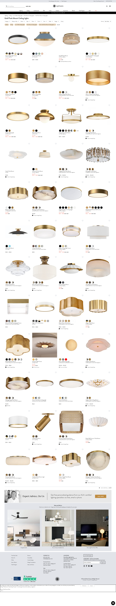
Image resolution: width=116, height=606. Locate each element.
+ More (62, 21)
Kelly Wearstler (62, 95)
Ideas (90, 10)
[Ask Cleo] (28, 6)
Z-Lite (34, 324)
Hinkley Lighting (62, 133)
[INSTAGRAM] (84, 566)
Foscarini (71, 362)
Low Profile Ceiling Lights (18, 15)
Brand (22, 21)
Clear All (58, 24)
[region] (58, 588)
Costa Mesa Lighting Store (69, 557)
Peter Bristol (89, 133)
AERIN (88, 172)
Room (33, 21)
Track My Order (14, 555)
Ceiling (28, 10)
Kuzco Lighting (9, 57)
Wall (44, 10)
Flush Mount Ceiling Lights (29, 15)
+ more (77, 130)
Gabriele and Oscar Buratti (64, 362)
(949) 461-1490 (67, 561)
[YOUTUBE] (91, 566)
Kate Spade (89, 249)
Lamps (50, 10)
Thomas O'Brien (36, 285)
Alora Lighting (35, 95)
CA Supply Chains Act (94, 580)
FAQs (12, 560)
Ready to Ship (14, 21)
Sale (96, 10)
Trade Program (64, 1)
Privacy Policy (85, 580)
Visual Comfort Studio (70, 95)
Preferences (84, 585)
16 (109, 488)
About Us (13, 558)
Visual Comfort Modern (42, 249)
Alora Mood (9, 95)
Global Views (35, 362)
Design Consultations (31, 562)
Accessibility (29, 558)
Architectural (36, 10)
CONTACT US (46, 555)
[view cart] (110, 6)
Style (27, 21)
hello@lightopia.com (48, 558)
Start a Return (14, 562)
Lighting (20, 10)
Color (44, 21)
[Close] (2, 590)
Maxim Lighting (62, 57)
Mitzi (7, 172)
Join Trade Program (88, 555)
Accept (91, 585)
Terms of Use (89, 580)
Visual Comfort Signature (96, 95)
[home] (58, 7)
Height (56, 21)
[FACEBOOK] (86, 566)
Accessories (65, 10)
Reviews (29, 555)
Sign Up (103, 562)
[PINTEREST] (89, 566)
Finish (39, 21)
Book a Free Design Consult (99, 1)
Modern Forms (35, 478)
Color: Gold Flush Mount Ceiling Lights (46, 24)
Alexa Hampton (9, 362)
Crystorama (35, 57)
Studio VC (88, 95)
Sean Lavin (35, 249)
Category (7, 21)
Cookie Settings (30, 560)
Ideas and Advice (30, 564)
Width (50, 21)
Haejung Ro (8, 210)
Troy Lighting (35, 439)
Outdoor (57, 10)
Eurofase (8, 249)
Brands (73, 10)
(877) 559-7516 (109, 1)
